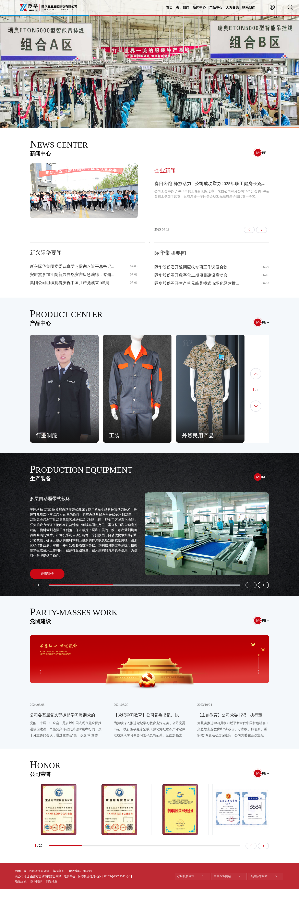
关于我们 (182, 7)
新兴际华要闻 (46, 253)
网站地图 (51, 881)
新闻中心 (199, 7)
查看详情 (47, 574)
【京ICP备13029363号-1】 (117, 876)
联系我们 (248, 7)
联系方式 (20, 881)
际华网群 (36, 881)
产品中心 (215, 7)
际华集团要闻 (170, 253)
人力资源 (232, 7)
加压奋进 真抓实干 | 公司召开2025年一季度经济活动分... (209, 183)
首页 (169, 7)
